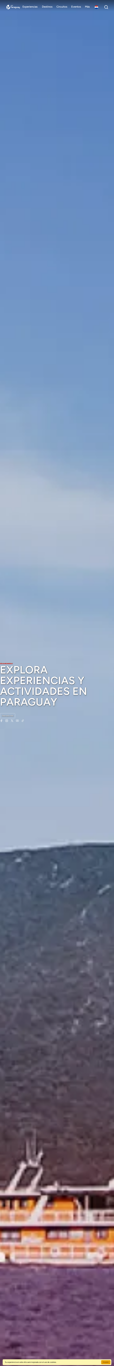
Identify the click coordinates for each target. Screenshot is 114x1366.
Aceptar (106, 1362)
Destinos (47, 6)
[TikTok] (22, 715)
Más (87, 6)
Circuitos (61, 6)
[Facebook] (1, 715)
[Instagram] (6, 715)
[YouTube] (17, 715)
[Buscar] (106, 7)
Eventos (76, 6)
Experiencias (30, 6)
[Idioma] (97, 7)
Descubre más (7, 710)
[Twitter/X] (12, 715)
